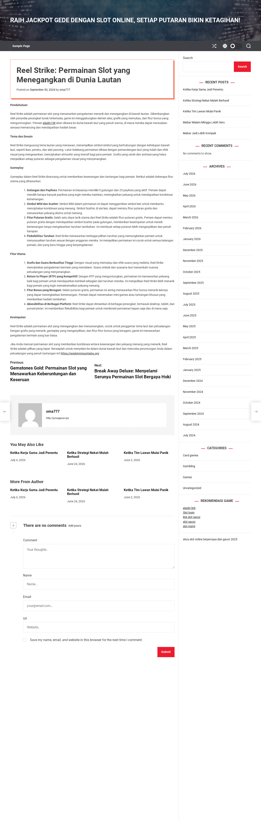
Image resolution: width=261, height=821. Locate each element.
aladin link (189, 508)
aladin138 (49, 123)
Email (27, 597)
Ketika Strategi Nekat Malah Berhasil (87, 455)
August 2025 (191, 293)
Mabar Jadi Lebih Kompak (199, 133)
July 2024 (189, 435)
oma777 (65, 89)
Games (187, 477)
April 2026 (189, 206)
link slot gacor (191, 517)
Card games (190, 455)
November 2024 (193, 391)
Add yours (74, 525)
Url (25, 618)
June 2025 (189, 315)
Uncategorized (192, 488)
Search (188, 58)
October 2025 (191, 272)
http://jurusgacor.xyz (57, 418)
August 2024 (191, 424)
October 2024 (191, 402)
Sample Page (21, 46)
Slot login (189, 512)
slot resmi (189, 526)
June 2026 (189, 184)
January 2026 (192, 239)
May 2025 (189, 326)
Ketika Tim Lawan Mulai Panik (146, 453)
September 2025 (193, 282)
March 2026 (190, 217)
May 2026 (189, 195)
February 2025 (192, 359)
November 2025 (193, 260)
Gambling (189, 466)
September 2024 (193, 413)
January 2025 (192, 370)
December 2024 (193, 381)
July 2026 (189, 173)
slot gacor (189, 521)
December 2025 (193, 250)
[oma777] (30, 415)
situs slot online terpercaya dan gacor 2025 (210, 539)
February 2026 (192, 228)
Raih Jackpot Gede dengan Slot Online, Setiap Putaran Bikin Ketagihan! (125, 20)
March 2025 (190, 348)
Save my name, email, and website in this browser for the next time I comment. (86, 640)
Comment (30, 540)
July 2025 (189, 304)
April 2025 (189, 337)
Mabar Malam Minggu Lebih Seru (204, 122)
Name (27, 575)
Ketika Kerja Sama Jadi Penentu (34, 453)
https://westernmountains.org (80, 353)
